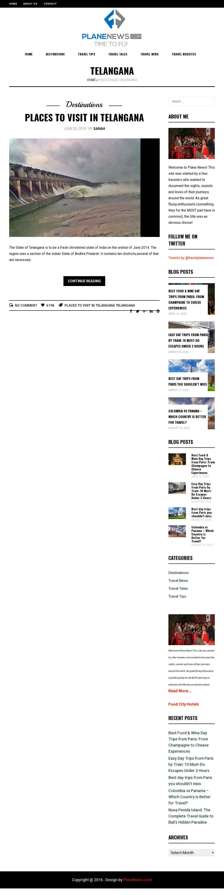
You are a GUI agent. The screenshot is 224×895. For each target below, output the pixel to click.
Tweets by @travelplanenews (191, 258)
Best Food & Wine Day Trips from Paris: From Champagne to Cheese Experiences (203, 464)
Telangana (125, 305)
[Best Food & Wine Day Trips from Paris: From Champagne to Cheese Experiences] (177, 464)
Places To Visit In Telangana (84, 117)
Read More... (179, 690)
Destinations (55, 54)
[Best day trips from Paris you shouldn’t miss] (177, 518)
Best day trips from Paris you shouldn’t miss (201, 512)
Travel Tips (86, 54)
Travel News (149, 54)
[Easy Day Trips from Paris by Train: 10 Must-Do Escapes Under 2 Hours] (177, 493)
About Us (30, 3)
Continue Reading (84, 281)
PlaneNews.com (137, 879)
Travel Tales (117, 54)
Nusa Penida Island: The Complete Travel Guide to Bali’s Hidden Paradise (191, 816)
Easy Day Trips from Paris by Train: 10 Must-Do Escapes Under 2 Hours (188, 340)
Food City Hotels (183, 704)
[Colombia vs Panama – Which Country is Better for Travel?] (177, 536)
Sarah (99, 129)
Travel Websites (184, 54)
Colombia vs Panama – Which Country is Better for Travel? (187, 416)
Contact (50, 3)
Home (13, 3)
